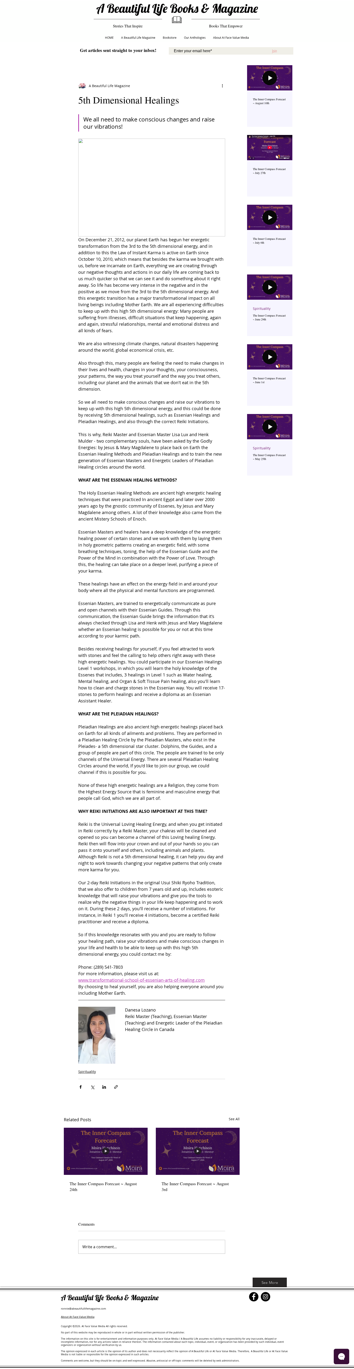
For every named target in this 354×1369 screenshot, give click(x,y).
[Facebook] (253, 1296)
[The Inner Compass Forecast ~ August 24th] (106, 1151)
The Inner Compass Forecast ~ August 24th (103, 1186)
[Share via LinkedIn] (104, 1087)
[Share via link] (116, 1087)
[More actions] (222, 86)
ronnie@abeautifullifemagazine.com (83, 1308)
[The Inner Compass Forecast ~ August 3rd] (198, 1151)
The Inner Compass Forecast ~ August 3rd (195, 1186)
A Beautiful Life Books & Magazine (177, 8)
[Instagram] (265, 1296)
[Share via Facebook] (80, 1087)
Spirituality (87, 1071)
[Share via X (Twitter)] (92, 1087)
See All (234, 1119)
